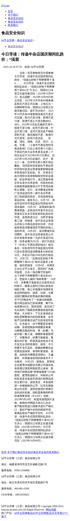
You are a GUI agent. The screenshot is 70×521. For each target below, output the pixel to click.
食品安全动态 (15, 21)
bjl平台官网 (7, 40)
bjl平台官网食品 (23, 513)
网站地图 (51, 509)
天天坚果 (57, 513)
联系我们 (13, 25)
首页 (10, 11)
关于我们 (13, 14)
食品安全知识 (15, 18)
